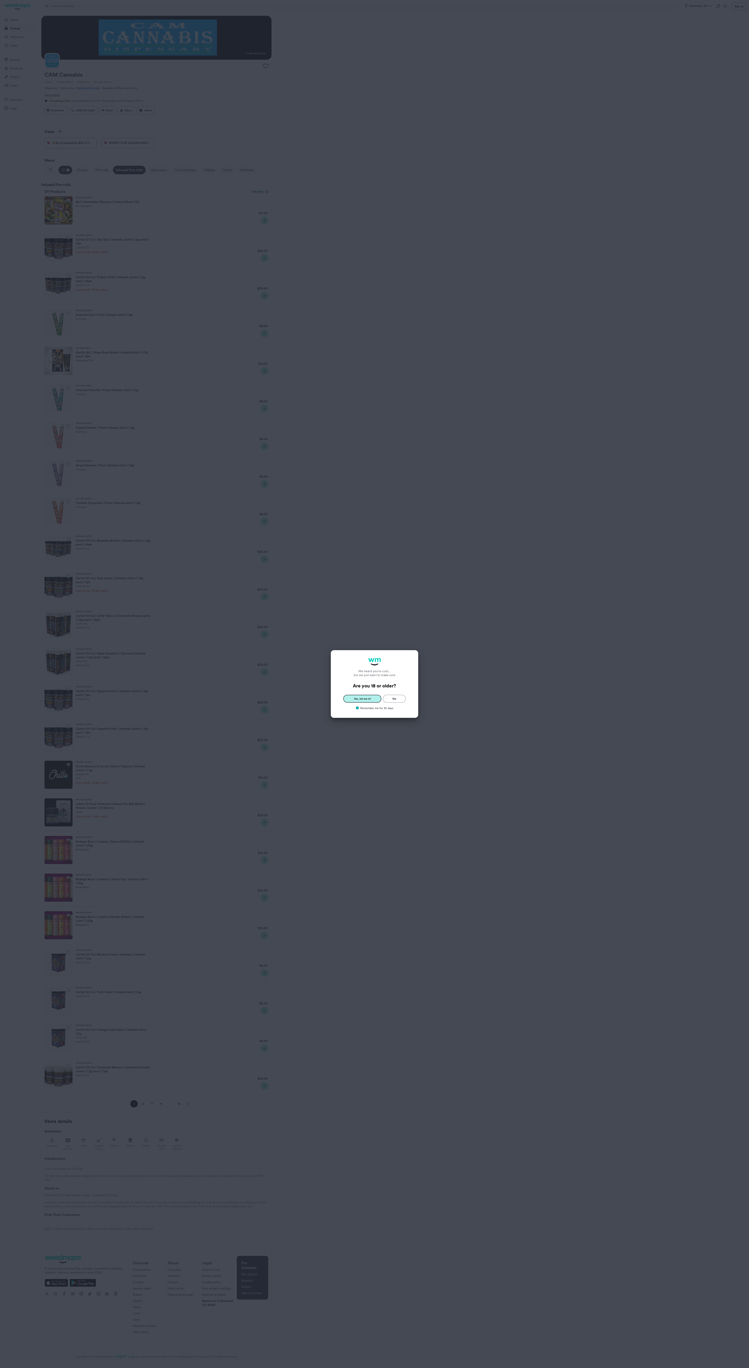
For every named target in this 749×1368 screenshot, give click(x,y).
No (394, 698)
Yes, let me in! (362, 698)
